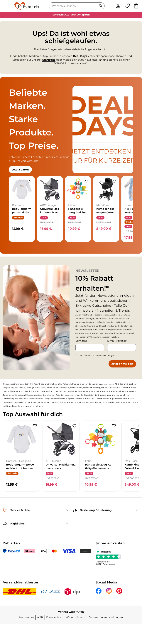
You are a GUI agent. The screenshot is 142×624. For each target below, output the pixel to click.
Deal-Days (80, 56)
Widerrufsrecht (76, 617)
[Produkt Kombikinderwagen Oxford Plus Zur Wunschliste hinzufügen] (113, 181)
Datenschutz (54, 617)
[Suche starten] (100, 6)
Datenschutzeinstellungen (106, 617)
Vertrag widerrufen (71, 611)
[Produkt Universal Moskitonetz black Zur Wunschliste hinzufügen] (57, 181)
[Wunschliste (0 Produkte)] (127, 6)
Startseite (48, 59)
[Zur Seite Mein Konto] (118, 6)
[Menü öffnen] (5, 6)
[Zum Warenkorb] (136, 6)
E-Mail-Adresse (116, 340)
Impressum (26, 617)
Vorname (81, 340)
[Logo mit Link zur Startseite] (26, 6)
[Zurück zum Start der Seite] (134, 598)
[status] (74, 6)
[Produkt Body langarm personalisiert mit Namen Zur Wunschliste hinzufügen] (29, 181)
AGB (40, 617)
